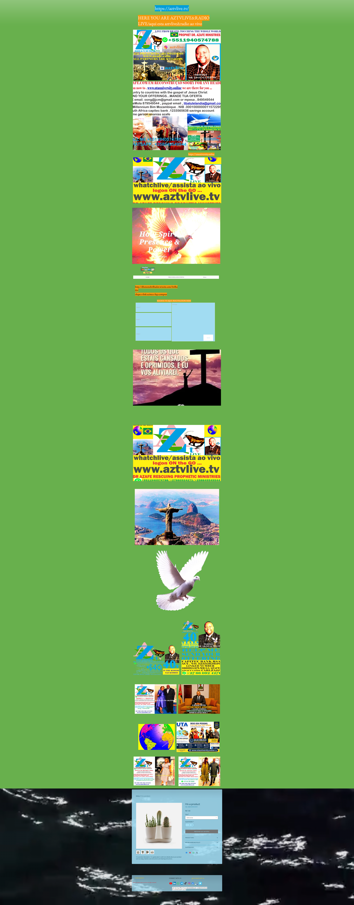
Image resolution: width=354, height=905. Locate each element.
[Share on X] (197, 853)
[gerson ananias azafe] (170, 883)
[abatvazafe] (189, 883)
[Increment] (192, 825)
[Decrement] (187, 825)
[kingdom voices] (185, 883)
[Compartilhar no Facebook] (186, 853)
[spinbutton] (189, 825)
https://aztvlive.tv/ (172, 8)
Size (187, 814)
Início (138, 796)
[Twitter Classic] (200, 883)
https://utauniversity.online (201, 154)
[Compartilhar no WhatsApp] (193, 853)
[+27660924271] (178, 883)
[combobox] (201, 817)
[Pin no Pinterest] (190, 853)
